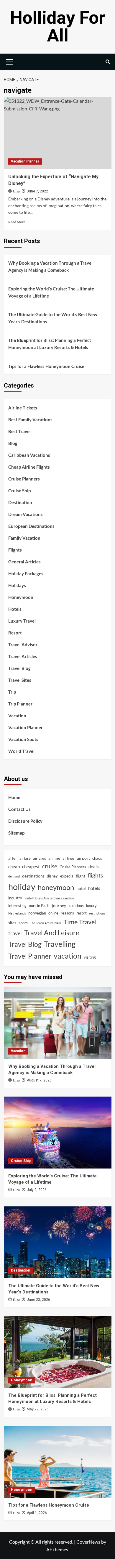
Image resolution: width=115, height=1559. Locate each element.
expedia (66, 876)
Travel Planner (29, 956)
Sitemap (16, 832)
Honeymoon (20, 597)
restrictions (97, 913)
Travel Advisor (22, 644)
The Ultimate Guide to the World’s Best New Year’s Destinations (52, 318)
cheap (14, 866)
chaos (97, 858)
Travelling (59, 944)
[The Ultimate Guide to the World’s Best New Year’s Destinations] (57, 1242)
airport (83, 858)
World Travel (21, 751)
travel (15, 933)
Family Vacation (24, 538)
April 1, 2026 (37, 1513)
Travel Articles (22, 656)
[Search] (107, 62)
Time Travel (80, 922)
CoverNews (88, 1541)
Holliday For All (57, 26)
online (53, 913)
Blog (12, 443)
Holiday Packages (25, 573)
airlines (69, 858)
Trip (12, 692)
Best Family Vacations (30, 419)
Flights (15, 549)
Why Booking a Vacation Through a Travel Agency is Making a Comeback (50, 266)
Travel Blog (19, 668)
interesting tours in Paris (29, 905)
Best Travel (19, 431)
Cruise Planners (24, 478)
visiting (90, 957)
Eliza (16, 191)
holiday (21, 886)
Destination (20, 502)
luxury (91, 905)
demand (14, 876)
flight (80, 875)
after (12, 858)
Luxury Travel (22, 620)
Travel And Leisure (51, 932)
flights (95, 875)
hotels (94, 888)
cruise (49, 866)
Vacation (17, 715)
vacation (67, 955)
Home (14, 797)
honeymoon (56, 887)
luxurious (76, 905)
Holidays (17, 585)
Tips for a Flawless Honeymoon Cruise (46, 366)
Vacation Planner (25, 161)
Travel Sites (19, 680)
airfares (39, 858)
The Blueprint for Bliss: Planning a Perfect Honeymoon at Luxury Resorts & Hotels (49, 343)
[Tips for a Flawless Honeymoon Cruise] (57, 1462)
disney (52, 876)
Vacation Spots (23, 739)
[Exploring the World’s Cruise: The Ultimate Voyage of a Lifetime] (57, 1133)
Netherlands (17, 913)
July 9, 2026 (37, 1190)
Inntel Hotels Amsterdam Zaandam (49, 898)
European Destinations (31, 526)
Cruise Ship (19, 490)
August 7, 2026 (39, 1080)
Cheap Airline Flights (29, 467)
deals (93, 866)
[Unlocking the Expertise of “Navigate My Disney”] (57, 133)
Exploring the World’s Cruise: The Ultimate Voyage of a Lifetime (51, 292)
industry (15, 898)
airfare (25, 858)
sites (12, 922)
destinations (33, 875)
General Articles (24, 561)
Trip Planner (20, 703)
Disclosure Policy (25, 821)
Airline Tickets (22, 407)
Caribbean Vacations (29, 455)
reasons (67, 913)
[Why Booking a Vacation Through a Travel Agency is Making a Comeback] (57, 1023)
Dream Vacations (25, 514)
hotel (81, 888)
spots (23, 922)
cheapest (31, 866)
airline (54, 858)
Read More (16, 222)
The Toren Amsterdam (45, 923)
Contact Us (19, 809)
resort (81, 913)
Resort (15, 632)
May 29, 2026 (38, 1409)
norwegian (37, 913)
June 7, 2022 (37, 191)
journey (59, 905)
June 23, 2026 (38, 1300)
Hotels (15, 609)
